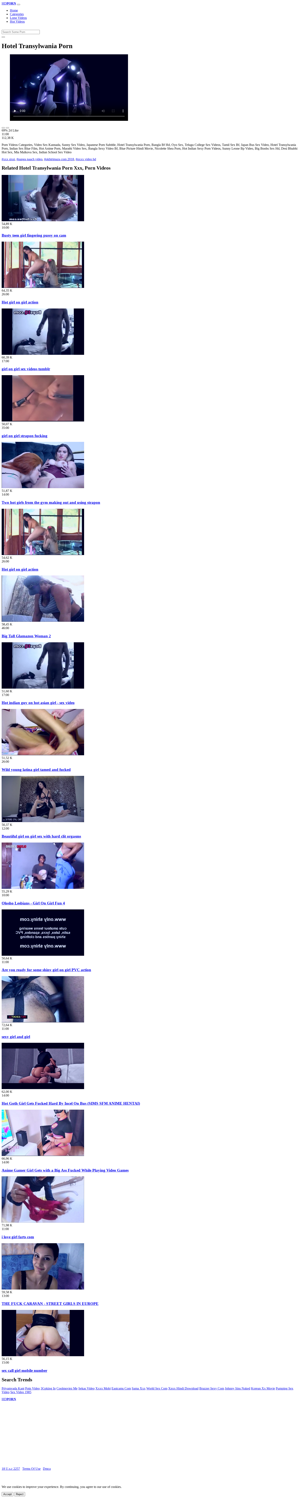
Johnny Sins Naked (237, 1388)
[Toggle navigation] (18, 4)
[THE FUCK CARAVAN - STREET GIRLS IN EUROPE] (43, 1288)
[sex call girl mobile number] (43, 1355)
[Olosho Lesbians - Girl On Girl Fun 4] (43, 887)
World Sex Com (156, 1388)
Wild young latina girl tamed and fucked (36, 769)
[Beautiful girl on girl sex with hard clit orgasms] (43, 821)
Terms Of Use (31, 1468)
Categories (17, 14)
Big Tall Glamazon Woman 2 (26, 636)
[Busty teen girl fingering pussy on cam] (43, 220)
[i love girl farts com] (43, 1221)
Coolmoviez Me (67, 1388)
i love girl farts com (18, 1237)
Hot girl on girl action (20, 302)
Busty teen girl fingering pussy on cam (34, 235)
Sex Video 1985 (20, 1392)
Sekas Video (86, 1388)
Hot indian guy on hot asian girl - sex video (38, 703)
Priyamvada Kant (13, 1388)
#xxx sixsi (8, 159)
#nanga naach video (29, 159)
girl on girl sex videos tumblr (26, 369)
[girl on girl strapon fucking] (43, 420)
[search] (3, 37)
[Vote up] (3, 127)
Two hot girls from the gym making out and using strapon (51, 502)
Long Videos (18, 18)
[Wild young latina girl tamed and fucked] (43, 754)
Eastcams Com (121, 1388)
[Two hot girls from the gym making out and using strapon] (43, 487)
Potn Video (32, 1388)
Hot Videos (17, 21)
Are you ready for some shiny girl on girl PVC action (46, 970)
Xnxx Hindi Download (183, 1388)
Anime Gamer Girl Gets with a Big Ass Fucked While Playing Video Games (65, 1170)
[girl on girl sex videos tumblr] (43, 353)
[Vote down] (7, 127)
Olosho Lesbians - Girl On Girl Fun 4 (33, 903)
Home (14, 10)
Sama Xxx (139, 1388)
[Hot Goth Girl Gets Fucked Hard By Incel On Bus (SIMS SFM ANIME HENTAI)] (43, 1088)
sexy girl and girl (16, 1037)
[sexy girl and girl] (43, 1021)
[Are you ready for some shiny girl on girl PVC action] (43, 954)
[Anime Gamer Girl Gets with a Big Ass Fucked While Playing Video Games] (43, 1155)
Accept (7, 1494)
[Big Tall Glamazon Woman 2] (43, 620)
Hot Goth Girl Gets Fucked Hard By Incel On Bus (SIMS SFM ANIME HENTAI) (71, 1103)
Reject (19, 1494)
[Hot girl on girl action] (43, 287)
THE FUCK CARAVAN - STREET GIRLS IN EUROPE (50, 1303)
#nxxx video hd (86, 159)
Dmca (47, 1468)
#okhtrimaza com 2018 (59, 159)
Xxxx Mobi (103, 1388)
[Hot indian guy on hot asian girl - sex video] (43, 687)
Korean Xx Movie (263, 1388)
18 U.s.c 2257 (11, 1468)
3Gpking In (48, 1388)
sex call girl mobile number (24, 1370)
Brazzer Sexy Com (211, 1388)
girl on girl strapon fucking (24, 436)
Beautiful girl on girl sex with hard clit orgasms (41, 836)
